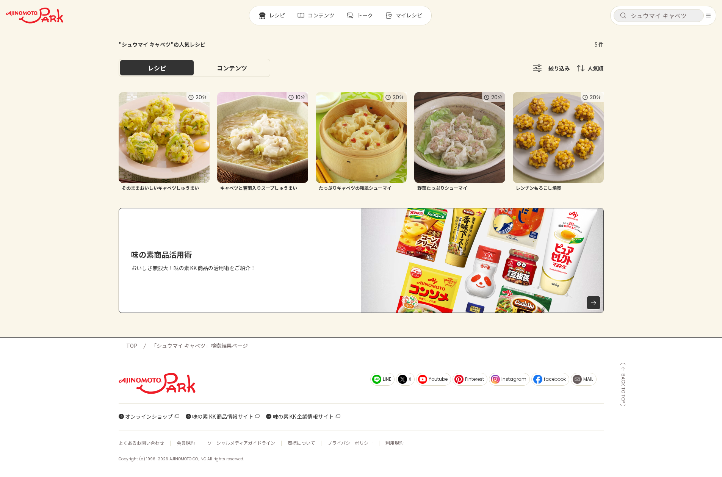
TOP (131, 345)
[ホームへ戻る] (34, 15)
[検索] (623, 15)
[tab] (232, 67)
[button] (659, 15)
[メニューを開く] (708, 15)
